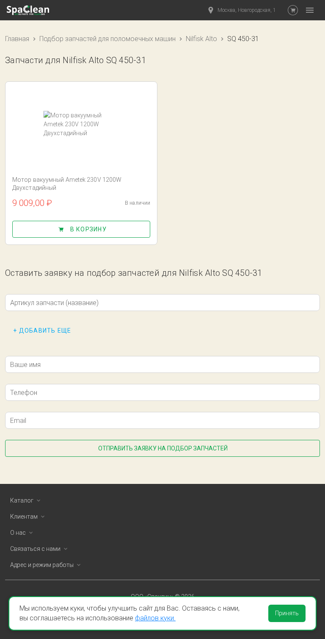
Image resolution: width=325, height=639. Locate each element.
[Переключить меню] (310, 10)
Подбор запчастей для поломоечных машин (107, 39)
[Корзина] (293, 10)
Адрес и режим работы (42, 564)
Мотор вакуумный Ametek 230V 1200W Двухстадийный (66, 183)
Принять (287, 613)
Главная (17, 39)
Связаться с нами (35, 548)
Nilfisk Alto (201, 39)
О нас (18, 532)
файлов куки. (155, 618)
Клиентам (24, 516)
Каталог (21, 500)
